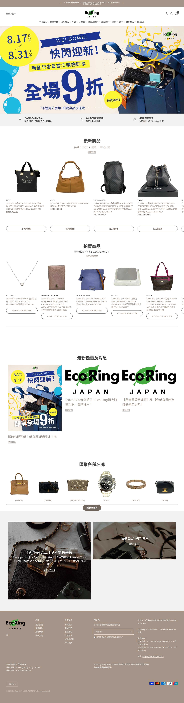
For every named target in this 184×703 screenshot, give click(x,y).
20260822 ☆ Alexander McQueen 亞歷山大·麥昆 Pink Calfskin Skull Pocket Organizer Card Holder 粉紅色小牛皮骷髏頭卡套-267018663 (56, 304)
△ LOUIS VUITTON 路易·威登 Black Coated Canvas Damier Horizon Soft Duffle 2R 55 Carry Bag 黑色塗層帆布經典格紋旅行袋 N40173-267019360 (113, 207)
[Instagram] (9, 634)
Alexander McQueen (49, 295)
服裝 (114, 22)
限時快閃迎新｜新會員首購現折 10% (32, 437)
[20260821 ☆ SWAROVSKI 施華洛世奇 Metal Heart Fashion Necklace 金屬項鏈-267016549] (22, 276)
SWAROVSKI (10, 295)
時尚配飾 (105, 22)
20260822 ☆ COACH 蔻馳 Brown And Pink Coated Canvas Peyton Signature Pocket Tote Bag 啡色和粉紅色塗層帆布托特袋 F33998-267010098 (161, 304)
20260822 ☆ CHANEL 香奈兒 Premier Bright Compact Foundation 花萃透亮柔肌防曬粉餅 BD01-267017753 (126, 302)
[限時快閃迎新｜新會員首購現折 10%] (35, 398)
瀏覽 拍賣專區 (92, 256)
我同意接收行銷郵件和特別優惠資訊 (110, 637)
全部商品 (65, 22)
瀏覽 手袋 (92, 152)
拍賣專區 (43, 22)
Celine (165, 500)
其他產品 (130, 22)
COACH (149, 295)
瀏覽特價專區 (134, 544)
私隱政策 (68, 635)
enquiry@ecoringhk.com (153, 656)
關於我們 (39, 624)
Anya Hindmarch (83, 295)
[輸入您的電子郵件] (131, 632)
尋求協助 (68, 620)
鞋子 (121, 22)
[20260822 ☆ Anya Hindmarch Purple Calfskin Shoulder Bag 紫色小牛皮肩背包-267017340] (92, 276)
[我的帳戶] (166, 13)
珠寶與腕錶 (93, 22)
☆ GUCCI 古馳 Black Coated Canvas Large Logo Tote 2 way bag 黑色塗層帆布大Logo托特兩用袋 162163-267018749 (25, 206)
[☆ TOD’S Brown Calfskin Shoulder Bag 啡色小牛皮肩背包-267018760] (70, 177)
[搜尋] (171, 13)
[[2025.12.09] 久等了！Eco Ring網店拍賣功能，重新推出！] (92, 379)
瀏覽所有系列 (49, 570)
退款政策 (68, 632)
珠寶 (85, 147)
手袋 (74, 22)
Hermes (19, 500)
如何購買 (68, 624)
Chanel (141, 200)
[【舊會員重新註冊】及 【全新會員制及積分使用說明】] (149, 379)
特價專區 (141, 22)
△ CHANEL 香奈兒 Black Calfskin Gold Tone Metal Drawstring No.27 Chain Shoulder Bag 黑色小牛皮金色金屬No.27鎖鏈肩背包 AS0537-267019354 (157, 207)
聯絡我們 (39, 635)
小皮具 (82, 22)
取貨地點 (39, 632)
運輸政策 (68, 628)
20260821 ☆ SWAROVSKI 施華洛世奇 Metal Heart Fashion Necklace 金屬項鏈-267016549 (21, 301)
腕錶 (93, 147)
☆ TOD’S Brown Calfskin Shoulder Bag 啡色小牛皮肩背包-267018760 (69, 204)
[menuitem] (44, 22)
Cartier (136, 500)
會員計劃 (39, 628)
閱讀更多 (12, 442)
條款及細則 (69, 639)
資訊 (37, 620)
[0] (176, 13)
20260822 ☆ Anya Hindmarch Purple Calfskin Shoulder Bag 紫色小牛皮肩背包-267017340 (91, 301)
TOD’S (52, 200)
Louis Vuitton (100, 200)
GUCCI (8, 200)
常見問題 (68, 642)
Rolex (107, 500)
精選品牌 (54, 22)
